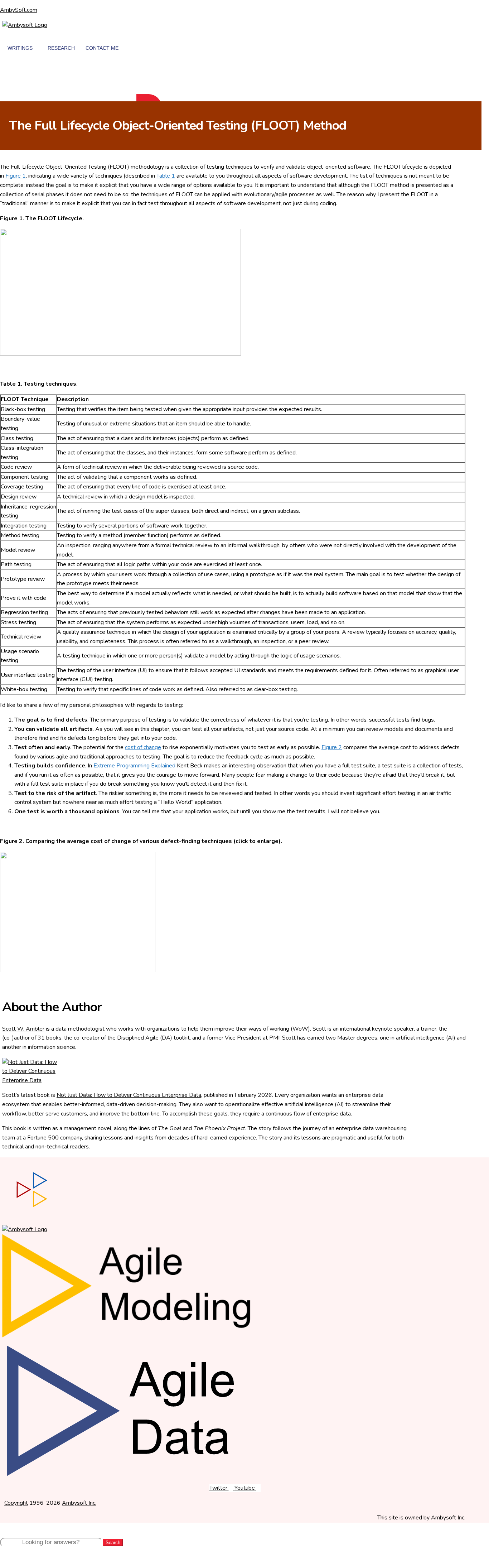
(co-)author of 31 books (32, 1038)
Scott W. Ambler (23, 1029)
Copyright (16, 1503)
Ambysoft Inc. (79, 1503)
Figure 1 (15, 176)
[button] (9, 73)
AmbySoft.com (18, 10)
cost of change (143, 747)
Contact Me (102, 48)
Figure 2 (331, 747)
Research (61, 48)
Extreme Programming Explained (134, 766)
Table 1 (165, 176)
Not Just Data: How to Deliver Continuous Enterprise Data (129, 1095)
